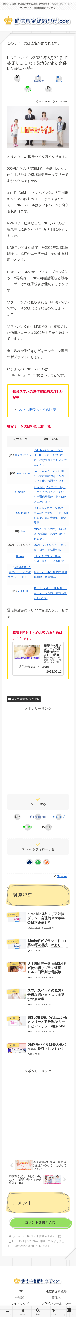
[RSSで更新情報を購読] (46, 862)
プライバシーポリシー (56, 1303)
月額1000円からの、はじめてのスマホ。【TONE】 (20, 572)
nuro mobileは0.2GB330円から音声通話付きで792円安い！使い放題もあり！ (50, 476)
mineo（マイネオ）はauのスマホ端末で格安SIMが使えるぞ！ (50, 533)
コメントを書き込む (40, 1222)
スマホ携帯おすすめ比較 (37, 409)
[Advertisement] (38, 750)
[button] (48, 89)
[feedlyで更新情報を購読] (38, 862)
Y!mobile (20, 492)
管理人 (56, 1297)
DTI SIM (23, 590)
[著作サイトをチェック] (29, 862)
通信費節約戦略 (56, 1291)
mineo (22, 531)
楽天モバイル (23, 455)
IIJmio (20, 556)
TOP (20, 1291)
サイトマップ (20, 1303)
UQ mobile (22, 512)
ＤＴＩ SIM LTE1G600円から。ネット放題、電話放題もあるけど (50, 593)
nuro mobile (23, 473)
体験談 (19, 1297)
